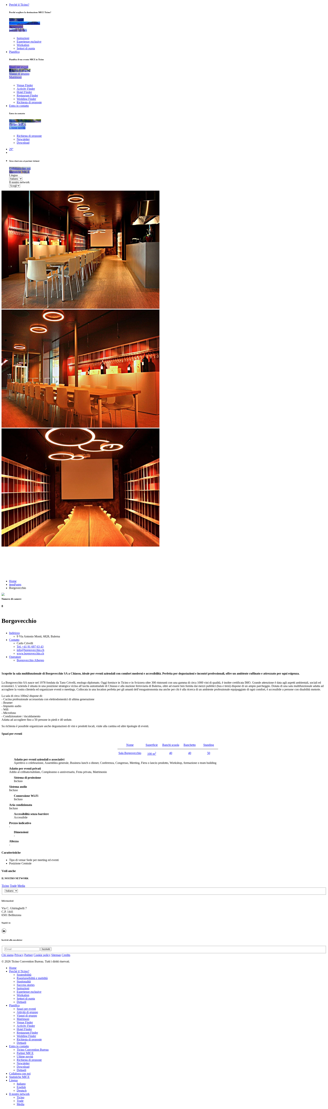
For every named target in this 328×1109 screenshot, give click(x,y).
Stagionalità (24, 981)
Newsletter (23, 139)
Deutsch (22, 1090)
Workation (23, 45)
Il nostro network (19, 182)
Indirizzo (14, 633)
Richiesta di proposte (29, 102)
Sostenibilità (24, 974)
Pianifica (14, 51)
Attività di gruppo (27, 1012)
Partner (28, 955)
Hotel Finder (24, 92)
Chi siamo (8, 955)
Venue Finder (25, 85)
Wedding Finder (26, 99)
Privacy (19, 955)
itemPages (15, 584)
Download (23, 142)
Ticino (5, 885)
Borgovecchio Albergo (30, 660)
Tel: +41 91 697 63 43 (30, 646)
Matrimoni (23, 1019)
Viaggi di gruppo (27, 1015)
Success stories (26, 985)
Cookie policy (42, 955)
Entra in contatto (19, 105)
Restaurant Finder (27, 95)
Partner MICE (25, 1053)
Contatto (14, 639)
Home (13, 581)
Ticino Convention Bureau (33, 1049)
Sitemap (56, 955)
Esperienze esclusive (29, 41)
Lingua (13, 175)
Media (21, 885)
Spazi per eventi (26, 1008)
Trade (13, 885)
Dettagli (21, 1002)
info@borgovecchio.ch (30, 650)
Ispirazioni (23, 38)
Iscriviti (46, 949)
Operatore (15, 656)
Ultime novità (25, 1056)
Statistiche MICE (19, 1077)
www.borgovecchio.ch (30, 653)
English (21, 1087)
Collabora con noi (20, 1073)
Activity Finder (26, 88)
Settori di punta (26, 48)
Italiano (21, 1083)
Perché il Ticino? (19, 4)
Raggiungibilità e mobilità (32, 978)
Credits (66, 955)
